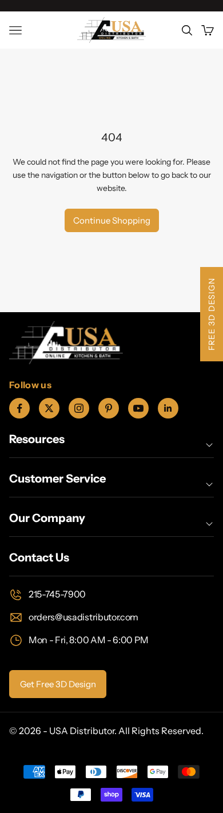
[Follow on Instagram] (79, 408)
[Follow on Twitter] (49, 408)
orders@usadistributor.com (83, 617)
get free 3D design (58, 684)
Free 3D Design (211, 314)
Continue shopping (111, 220)
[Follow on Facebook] (19, 408)
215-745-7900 (57, 594)
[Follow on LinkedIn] (168, 408)
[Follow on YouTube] (138, 408)
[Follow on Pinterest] (108, 408)
